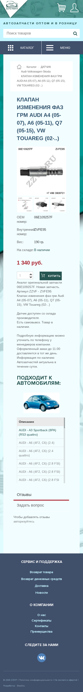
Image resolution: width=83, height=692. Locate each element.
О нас (41, 615)
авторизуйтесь (24, 521)
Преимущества (41, 631)
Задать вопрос (30, 505)
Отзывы (24, 494)
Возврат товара (41, 572)
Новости (41, 593)
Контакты (41, 626)
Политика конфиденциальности (35, 680)
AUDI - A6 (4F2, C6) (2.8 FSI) (39, 463)
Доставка (41, 586)
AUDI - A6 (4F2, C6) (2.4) (36, 442)
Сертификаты (41, 620)
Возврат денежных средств (41, 579)
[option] (41, 403)
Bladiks (21, 685)
